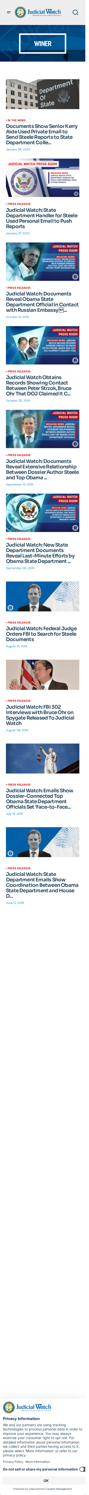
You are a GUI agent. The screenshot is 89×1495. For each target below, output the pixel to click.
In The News (16, 120)
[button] (9, 12)
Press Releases (19, 203)
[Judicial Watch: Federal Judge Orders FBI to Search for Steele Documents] (42, 596)
